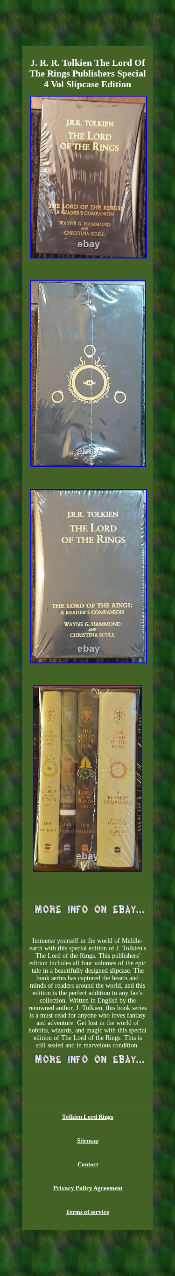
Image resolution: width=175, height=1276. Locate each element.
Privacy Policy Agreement (87, 1188)
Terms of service (87, 1211)
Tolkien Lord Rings (87, 1116)
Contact (87, 1164)
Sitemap (87, 1140)
